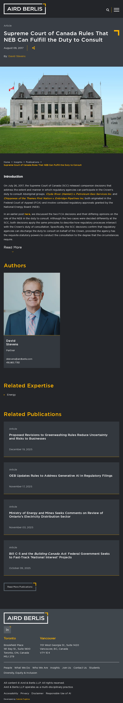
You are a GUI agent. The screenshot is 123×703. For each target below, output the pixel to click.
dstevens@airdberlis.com (19, 358)
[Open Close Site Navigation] (116, 10)
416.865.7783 (13, 362)
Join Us (66, 667)
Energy (11, 394)
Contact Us (80, 667)
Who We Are (40, 667)
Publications (32, 162)
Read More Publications (20, 586)
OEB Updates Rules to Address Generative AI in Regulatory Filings (60, 476)
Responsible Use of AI (58, 693)
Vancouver (48, 638)
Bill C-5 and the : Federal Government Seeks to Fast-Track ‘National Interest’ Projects (59, 555)
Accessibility (11, 693)
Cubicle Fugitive (23, 699)
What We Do (22, 667)
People (8, 667)
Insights (18, 162)
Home (7, 162)
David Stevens (17, 56)
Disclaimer (38, 693)
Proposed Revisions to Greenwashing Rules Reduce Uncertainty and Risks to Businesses (58, 436)
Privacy (25, 693)
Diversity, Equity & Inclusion (20, 672)
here (27, 214)
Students (94, 667)
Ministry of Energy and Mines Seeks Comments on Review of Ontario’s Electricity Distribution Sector (56, 514)
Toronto (10, 638)
